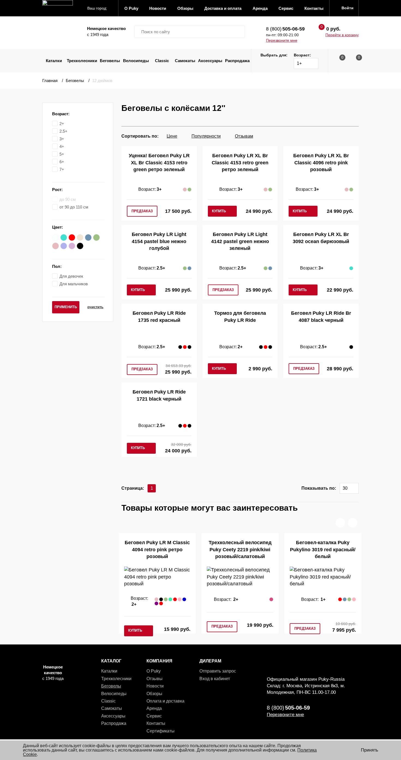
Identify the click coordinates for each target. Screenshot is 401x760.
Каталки (54, 60)
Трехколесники (82, 60)
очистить (95, 307)
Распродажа (237, 60)
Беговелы (110, 60)
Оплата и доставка (165, 701)
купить (219, 211)
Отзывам (244, 136)
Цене (172, 136)
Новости (155, 686)
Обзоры (154, 693)
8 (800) (285, 29)
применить (66, 307)
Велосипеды (136, 60)
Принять (369, 750)
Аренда (154, 708)
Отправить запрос (217, 671)
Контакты (155, 723)
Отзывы (154, 678)
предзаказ (142, 211)
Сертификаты (160, 731)
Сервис (154, 716)
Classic (162, 60)
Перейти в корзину (342, 35)
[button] (340, 523)
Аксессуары (210, 60)
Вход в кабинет (214, 678)
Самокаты (185, 60)
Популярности (206, 136)
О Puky (153, 671)
